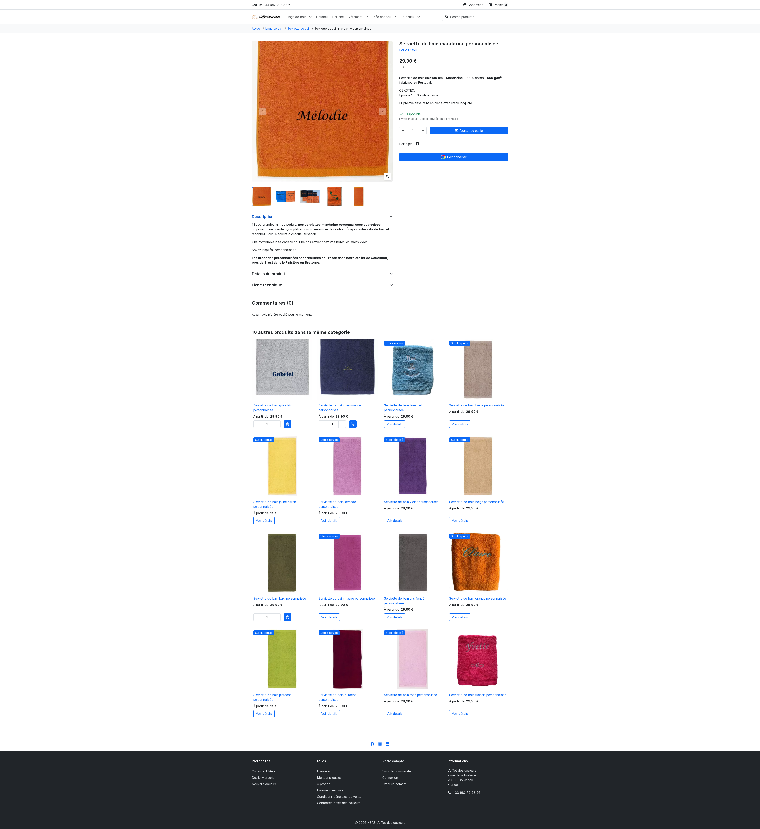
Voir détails (395, 424)
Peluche (338, 17)
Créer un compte (394, 784)
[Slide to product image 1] (261, 196)
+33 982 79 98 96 (466, 793)
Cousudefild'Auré (264, 771)
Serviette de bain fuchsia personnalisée (477, 695)
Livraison (323, 771)
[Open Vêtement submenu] (366, 16)
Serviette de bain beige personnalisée (476, 502)
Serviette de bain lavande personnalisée (337, 504)
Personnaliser (456, 157)
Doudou (322, 17)
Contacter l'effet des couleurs (338, 803)
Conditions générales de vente (339, 797)
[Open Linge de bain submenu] (310, 16)
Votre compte (393, 761)
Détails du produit (268, 273)
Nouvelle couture (264, 784)
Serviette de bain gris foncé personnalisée (404, 600)
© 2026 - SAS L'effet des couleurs (380, 823)
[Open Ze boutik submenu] (418, 16)
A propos (323, 784)
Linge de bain (296, 17)
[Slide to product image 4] (334, 196)
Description (263, 216)
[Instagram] (380, 743)
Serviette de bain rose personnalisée (410, 695)
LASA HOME (408, 50)
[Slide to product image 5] (359, 196)
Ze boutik (407, 17)
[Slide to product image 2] (286, 196)
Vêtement (356, 17)
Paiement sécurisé (330, 790)
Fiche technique (267, 285)
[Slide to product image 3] (310, 196)
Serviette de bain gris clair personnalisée (272, 407)
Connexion (390, 778)
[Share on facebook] (417, 144)
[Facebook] (372, 743)
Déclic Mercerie (263, 778)
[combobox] (475, 17)
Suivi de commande (396, 771)
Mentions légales (329, 778)
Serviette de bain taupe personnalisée (476, 405)
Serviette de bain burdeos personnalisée (337, 697)
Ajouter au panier (469, 131)
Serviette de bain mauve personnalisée (347, 598)
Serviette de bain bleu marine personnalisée (340, 407)
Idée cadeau (381, 17)
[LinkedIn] (387, 743)
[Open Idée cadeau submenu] (394, 16)
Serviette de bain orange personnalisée (477, 598)
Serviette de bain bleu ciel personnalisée (403, 407)
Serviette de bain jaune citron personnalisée (274, 504)
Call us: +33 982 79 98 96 (271, 5)
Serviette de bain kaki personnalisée (279, 598)
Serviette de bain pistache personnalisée (272, 697)
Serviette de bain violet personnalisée (411, 502)
